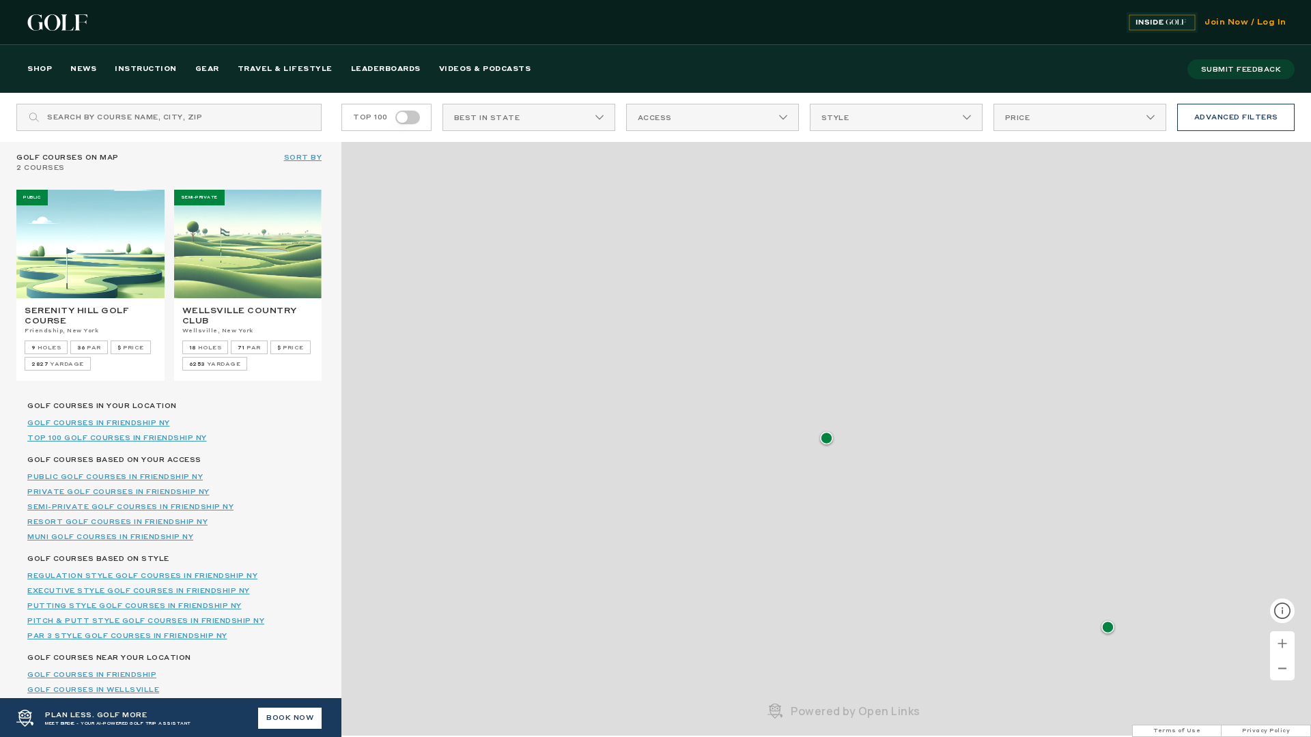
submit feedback (1241, 69)
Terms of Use (1176, 731)
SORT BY (303, 157)
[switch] (407, 117)
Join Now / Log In (1245, 22)
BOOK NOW (289, 717)
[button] (826, 439)
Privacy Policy (1266, 731)
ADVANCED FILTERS (1236, 117)
